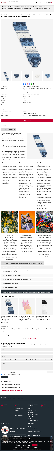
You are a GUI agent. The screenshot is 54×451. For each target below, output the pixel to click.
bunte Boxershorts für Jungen (23, 329)
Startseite (4, 6)
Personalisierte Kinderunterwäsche (18, 6)
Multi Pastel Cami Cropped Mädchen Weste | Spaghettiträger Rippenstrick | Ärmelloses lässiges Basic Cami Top (27, 318)
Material (3, 407)
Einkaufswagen (48, 2)
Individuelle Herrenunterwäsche (19, 407)
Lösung (29, 408)
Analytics (24, 447)
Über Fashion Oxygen (45, 407)
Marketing (37, 447)
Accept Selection (26, 445)
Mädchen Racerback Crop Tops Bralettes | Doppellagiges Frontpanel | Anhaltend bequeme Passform (44, 318)
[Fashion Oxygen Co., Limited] (3, 2)
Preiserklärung (31, 412)
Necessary (18, 447)
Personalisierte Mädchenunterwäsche (36, 6)
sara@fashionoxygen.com (35, 431)
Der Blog (30, 418)
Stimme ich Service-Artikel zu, (11, 374)
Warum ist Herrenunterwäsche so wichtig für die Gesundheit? (17, 429)
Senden (5, 376)
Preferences (30, 447)
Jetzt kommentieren (32, 338)
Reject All (19, 445)
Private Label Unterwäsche (33, 414)
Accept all (35, 445)
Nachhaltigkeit (31, 416)
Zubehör (50, 372)
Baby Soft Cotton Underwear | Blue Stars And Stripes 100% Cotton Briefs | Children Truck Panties (37, 89)
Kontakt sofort (27, 120)
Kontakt (42, 410)
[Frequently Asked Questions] (27, 291)
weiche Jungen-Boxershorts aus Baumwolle (41, 329)
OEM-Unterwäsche (32, 410)
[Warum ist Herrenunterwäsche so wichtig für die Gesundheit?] (5, 430)
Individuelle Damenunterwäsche (19, 411)
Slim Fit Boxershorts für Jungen (8, 329)
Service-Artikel (17, 374)
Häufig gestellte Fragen (33, 420)
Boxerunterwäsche (20, 331)
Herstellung (43, 408)
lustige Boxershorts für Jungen (8, 331)
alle (8, 6)
